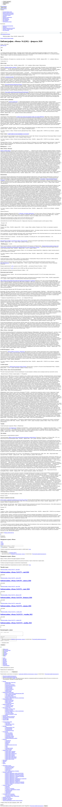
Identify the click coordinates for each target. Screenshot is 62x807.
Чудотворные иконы (9, 703)
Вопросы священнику (7, 17)
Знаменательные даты (9, 727)
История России (8, 729)
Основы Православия (7, 11)
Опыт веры (7, 722)
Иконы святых (8, 702)
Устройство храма (9, 706)
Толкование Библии (9, 689)
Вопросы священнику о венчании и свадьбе (14, 774)
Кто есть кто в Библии (10, 684)
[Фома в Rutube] (5, 654)
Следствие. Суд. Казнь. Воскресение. (26, 213)
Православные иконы (7, 698)
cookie (14, 678)
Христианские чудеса (9, 723)
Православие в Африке (10, 752)
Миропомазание (8, 790)
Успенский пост (8, 768)
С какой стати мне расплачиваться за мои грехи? (18, 133)
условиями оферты (12, 552)
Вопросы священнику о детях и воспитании (14, 710)
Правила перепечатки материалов (10, 677)
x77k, (12, 266)
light (1, 45)
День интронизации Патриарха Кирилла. (13, 84)
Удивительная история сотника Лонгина (17, 366)
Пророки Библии (8, 686)
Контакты (5, 661)
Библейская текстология (10, 685)
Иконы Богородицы (9, 700)
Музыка (7, 743)
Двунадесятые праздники (10, 694)
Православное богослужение (9, 28)
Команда (4, 662)
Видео (4, 763)
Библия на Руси (8, 690)
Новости (4, 16)
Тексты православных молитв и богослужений (12, 800)
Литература (7, 741)
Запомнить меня (5, 642)
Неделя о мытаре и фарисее (11, 67)
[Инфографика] (5, 150)
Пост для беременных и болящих (12, 770)
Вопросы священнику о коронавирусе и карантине (15, 778)
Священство (7, 792)
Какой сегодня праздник (8, 25)
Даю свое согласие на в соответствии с (24, 553)
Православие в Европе (10, 755)
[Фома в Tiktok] (4, 652)
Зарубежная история (9, 730)
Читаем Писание (8, 687)
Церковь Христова (7, 797)
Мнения (4, 761)
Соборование (8, 791)
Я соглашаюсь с (9, 552)
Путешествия (5, 718)
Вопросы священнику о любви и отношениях (14, 781)
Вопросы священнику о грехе (11, 777)
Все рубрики (5, 20)
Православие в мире (7, 750)
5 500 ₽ (1, 544)
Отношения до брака (9, 736)
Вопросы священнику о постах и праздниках (14, 697)
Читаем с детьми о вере (8, 29)
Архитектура (8, 740)
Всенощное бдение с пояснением (12, 796)
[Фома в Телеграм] (5, 651)
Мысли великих (8, 749)
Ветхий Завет (8, 683)
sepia (5, 45)
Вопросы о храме (8, 784)
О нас (4, 657)
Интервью (5, 760)
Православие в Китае (9, 759)
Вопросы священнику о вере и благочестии (14, 773)
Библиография (10, 38)
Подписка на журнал (7, 21)
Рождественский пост (9, 766)
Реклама (4, 660)
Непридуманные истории (8, 12)
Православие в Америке (10, 751)
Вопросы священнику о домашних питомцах (14, 776)
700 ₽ (1, 541)
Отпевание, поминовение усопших (12, 789)
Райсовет (5, 26)
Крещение (7, 786)
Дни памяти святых (9, 695)
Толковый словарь (9, 748)
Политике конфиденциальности (36, 805)
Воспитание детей (6, 707)
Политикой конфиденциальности (39, 553)
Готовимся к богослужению (8, 793)
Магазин (4, 658)
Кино (6, 745)
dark (3, 45)
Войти (8, 34)
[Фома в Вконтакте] (5, 649)
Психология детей (9, 709)
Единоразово (4, 547)
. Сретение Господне (9, 76)
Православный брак (9, 737)
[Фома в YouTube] (5, 653)
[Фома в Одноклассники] (6, 650)
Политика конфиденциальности (9, 676)
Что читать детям (8, 712)
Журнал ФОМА (3, 38)
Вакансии (5, 663)
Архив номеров (6, 665)
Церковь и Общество (7, 799)
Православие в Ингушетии (11, 756)
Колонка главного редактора (9, 716)
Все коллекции (6, 30)
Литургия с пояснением (10, 795)
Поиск (4, 4)
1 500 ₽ (1, 543)
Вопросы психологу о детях (11, 714)
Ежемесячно (11, 547)
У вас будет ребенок (9, 713)
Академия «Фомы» (7, 15)
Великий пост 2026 (9, 767)
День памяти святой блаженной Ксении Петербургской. (17, 92)
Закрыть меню (3, 7)
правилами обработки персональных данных (28, 673)
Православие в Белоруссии (11, 753)
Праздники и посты (7, 765)
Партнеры (5, 664)
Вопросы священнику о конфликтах (12, 779)
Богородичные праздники (10, 696)
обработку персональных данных (18, 553)
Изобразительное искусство (11, 744)
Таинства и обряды (7, 785)
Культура (5, 739)
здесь (30, 549)
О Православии (8, 725)
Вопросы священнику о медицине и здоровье (14, 783)
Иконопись (7, 742)
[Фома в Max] (4, 655)
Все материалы (6, 19)
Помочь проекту (4, 551)
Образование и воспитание (8, 717)
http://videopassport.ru (4, 262)
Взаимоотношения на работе (11, 738)
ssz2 (12, 268)
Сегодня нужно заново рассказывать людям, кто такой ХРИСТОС (30, 116)
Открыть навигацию (7, 1)
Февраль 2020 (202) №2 (9, 532)
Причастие (7, 787)
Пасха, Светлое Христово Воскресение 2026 (14, 693)
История (4, 726)
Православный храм (7, 704)
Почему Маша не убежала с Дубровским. (16, 351)
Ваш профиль (5, 2)
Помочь (5, 6)
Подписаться (14, 671)
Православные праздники (8, 692)
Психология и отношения (8, 14)
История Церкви (8, 728)
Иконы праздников (9, 701)
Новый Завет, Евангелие (10, 682)
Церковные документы (7, 798)
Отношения (5, 715)
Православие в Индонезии (10, 757)
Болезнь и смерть (8, 732)
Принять (45, 805)
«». (29, 246)
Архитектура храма (9, 705)
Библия (4, 681)
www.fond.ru (42, 178)
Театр (6, 746)
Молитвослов (6, 18)
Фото (4, 762)
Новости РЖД (6, 719)
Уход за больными (9, 733)
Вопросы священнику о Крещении (12, 780)
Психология (5, 731)
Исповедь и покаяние (9, 788)
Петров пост (7, 769)
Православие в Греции (10, 754)
